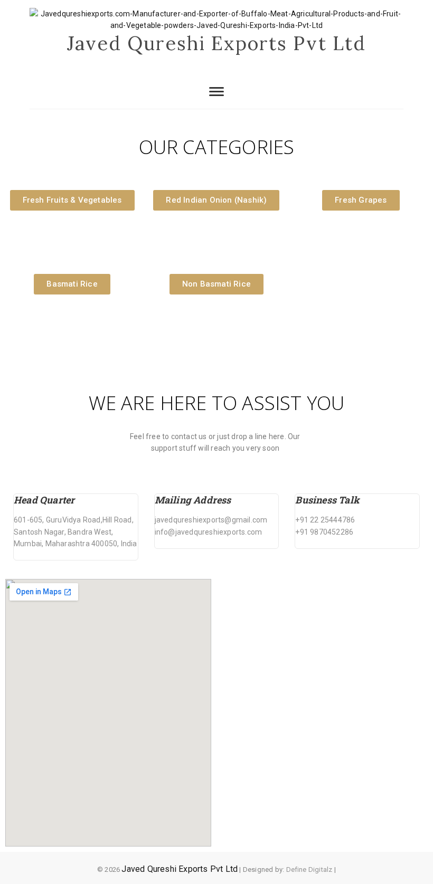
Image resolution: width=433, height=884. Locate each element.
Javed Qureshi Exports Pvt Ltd (216, 43)
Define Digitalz (309, 869)
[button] (72, 200)
